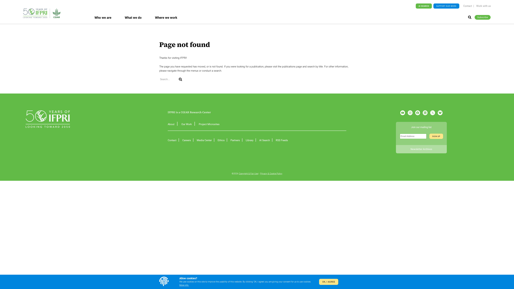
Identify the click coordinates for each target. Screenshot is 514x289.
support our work (446, 6)
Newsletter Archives (421, 149)
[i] (469, 17)
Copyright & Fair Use (248, 173)
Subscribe (482, 17)
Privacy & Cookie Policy (271, 173)
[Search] (180, 79)
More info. (184, 285)
